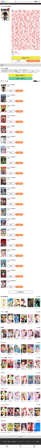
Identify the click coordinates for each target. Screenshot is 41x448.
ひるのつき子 (13, 49)
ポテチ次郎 (13, 22)
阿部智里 (16, 23)
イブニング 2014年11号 (11, 187)
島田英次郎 (26, 31)
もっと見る (38, 296)
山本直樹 (37, 20)
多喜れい (33, 40)
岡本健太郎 (24, 26)
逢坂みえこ (21, 28)
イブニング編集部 (18, 10)
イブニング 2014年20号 (11, 280)
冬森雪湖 (30, 25)
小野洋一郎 (21, 32)
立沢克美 (16, 15)
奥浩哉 (17, 17)
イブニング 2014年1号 (11, 84)
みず (24, 38)
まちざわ (38, 46)
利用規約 (9, 441)
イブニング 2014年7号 (11, 146)
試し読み (18, 60)
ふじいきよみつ (15, 48)
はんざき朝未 (36, 48)
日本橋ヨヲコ (25, 17)
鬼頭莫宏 (16, 28)
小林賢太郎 (28, 15)
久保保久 (28, 26)
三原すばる (15, 16)
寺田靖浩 (14, 39)
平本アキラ (34, 11)
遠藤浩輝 (13, 18)
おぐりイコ (26, 33)
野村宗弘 (25, 18)
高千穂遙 (34, 32)
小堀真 (20, 15)
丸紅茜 (18, 42)
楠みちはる (19, 21)
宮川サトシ (23, 34)
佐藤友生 (37, 35)
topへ (20, 436)
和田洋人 (20, 40)
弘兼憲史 (20, 17)
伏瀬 (18, 44)
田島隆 (17, 18)
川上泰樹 (21, 44)
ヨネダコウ (29, 32)
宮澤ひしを (33, 23)
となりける (20, 12)
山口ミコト (14, 43)
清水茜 (12, 40)
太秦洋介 (37, 26)
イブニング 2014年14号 (11, 218)
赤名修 (33, 20)
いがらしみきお (23, 29)
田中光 (22, 31)
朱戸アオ (32, 15)
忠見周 (20, 11)
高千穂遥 (33, 33)
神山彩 (13, 38)
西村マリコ (38, 23)
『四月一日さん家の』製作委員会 (29, 12)
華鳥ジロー (28, 37)
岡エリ (31, 38)
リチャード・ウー (32, 44)
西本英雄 (18, 49)
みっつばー (26, 44)
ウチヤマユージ (31, 18)
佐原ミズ (23, 21)
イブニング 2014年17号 (11, 249)
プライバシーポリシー (21, 441)
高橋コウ (30, 31)
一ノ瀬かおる (35, 25)
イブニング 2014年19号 (11, 270)
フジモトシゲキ (18, 37)
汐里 (30, 33)
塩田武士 (21, 33)
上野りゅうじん (23, 42)
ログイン (31, 1)
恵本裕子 (31, 14)
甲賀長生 (26, 39)
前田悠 (31, 22)
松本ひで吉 (20, 35)
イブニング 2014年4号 (11, 115)
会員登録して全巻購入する (20, 75)
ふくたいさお (29, 29)
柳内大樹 (37, 21)
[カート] (39, 1)
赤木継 (28, 42)
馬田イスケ (25, 35)
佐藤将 (13, 45)
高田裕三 (30, 28)
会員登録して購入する (26, 57)
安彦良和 (38, 32)
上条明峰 (25, 20)
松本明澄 (23, 37)
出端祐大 (27, 14)
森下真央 (25, 27)
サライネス (13, 34)
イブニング (9, 3)
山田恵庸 (21, 20)
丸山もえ (26, 49)
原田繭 (25, 16)
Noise (32, 48)
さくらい (28, 10)
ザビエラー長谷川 (18, 26)
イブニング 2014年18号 (11, 260)
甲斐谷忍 (18, 31)
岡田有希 (16, 40)
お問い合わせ (28, 441)
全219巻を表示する (20, 292)
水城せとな (19, 14)
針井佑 (13, 33)
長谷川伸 (36, 27)
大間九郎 (16, 11)
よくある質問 (4, 441)
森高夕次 (13, 20)
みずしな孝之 (13, 14)
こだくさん (31, 49)
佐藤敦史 (17, 27)
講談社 (16, 51)
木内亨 (30, 17)
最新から (38, 81)
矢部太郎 (33, 42)
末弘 (37, 45)
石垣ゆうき (38, 42)
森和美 (15, 44)
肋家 (36, 40)
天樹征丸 (38, 11)
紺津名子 (34, 43)
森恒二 (23, 14)
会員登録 (35, 1)
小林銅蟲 (24, 11)
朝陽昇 (17, 45)
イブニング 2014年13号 (11, 208)
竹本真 (32, 10)
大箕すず (20, 38)
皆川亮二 (27, 38)
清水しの (21, 27)
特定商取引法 (14, 441)
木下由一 (17, 20)
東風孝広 (21, 18)
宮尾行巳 (17, 33)
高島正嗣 (16, 25)
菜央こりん (29, 11)
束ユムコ (38, 37)
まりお (18, 43)
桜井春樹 (22, 46)
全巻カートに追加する (20, 78)
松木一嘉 (28, 48)
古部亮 (24, 23)
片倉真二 (34, 28)
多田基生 (18, 34)
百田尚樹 (34, 17)
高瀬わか (33, 26)
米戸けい (30, 43)
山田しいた (13, 31)
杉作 (29, 27)
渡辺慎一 (13, 27)
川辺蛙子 (34, 31)
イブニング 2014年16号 (11, 239)
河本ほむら (21, 25)
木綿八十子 (26, 25)
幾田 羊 (38, 44)
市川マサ (13, 37)
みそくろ (26, 43)
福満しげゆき (20, 16)
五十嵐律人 (33, 37)
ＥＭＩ (22, 49)
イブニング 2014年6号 (11, 136)
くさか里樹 (26, 28)
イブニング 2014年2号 (11, 95)
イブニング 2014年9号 (11, 167)
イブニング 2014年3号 (11, 105)
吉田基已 (37, 12)
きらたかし (35, 22)
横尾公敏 (32, 27)
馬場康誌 (23, 48)
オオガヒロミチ (26, 22)
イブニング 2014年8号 (11, 156)
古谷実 (25, 32)
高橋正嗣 (37, 39)
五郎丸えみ (29, 40)
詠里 (13, 25)
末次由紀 (35, 49)
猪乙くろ (36, 10)
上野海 (24, 40)
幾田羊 (16, 35)
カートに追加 (33, 60)
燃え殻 (29, 35)
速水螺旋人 (28, 21)
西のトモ (22, 43)
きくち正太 (24, 10)
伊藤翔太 (22, 39)
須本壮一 (38, 17)
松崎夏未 (20, 23)
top (1, 3)
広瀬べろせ (36, 34)
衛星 (15, 42)
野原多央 (33, 35)
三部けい (33, 21)
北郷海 (27, 34)
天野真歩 (18, 46)
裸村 (26, 46)
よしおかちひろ (36, 29)
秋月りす (33, 39)
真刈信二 (29, 20)
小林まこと (36, 14)
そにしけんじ (13, 21)
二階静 (20, 48)
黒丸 (30, 39)
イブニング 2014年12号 (11, 198)
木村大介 (37, 33)
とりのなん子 (29, 16)
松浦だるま (37, 18)
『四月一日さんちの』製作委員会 (29, 45)
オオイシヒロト (19, 22)
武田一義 (35, 38)
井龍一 (18, 39)
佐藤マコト (30, 46)
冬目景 (23, 15)
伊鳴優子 (34, 46)
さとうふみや (14, 12)
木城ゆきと (35, 16)
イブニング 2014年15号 (11, 229)
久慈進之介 (31, 34)
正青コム (20, 45)
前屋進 (17, 38)
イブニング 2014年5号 (11, 126)
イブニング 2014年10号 (11, 177)
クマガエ (28, 23)
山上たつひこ (17, 29)
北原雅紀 (16, 32)
